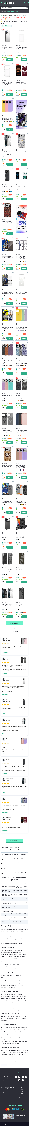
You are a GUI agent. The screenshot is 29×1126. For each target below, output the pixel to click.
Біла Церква (4, 1061)
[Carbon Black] (6, 609)
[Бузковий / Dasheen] (19, 330)
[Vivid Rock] (8, 365)
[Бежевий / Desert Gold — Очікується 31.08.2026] (6, 121)
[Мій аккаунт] (24, 3)
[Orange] (6, 191)
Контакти (7, 1094)
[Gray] (6, 435)
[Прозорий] (19, 191)
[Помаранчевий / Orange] (25, 504)
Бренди (21, 1093)
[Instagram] (23, 1077)
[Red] (8, 191)
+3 (26, 330)
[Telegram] (19, 1080)
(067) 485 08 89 (6, 1076)
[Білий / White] (19, 504)
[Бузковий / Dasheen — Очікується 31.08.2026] (11, 121)
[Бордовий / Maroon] (23, 470)
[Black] (4, 191)
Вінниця (16, 1061)
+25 (13, 121)
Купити (10, 59)
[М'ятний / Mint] (19, 470)
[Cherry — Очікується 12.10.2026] (9, 191)
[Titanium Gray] (9, 365)
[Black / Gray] (11, 365)
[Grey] (22, 261)
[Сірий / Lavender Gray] (19, 365)
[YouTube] (19, 1077)
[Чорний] (22, 400)
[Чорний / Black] (22, 365)
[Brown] (23, 261)
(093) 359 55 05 (6, 1080)
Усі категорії (21, 1095)
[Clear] (4, 609)
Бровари (10, 1061)
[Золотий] (23, 400)
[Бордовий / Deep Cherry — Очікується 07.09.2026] (23, 504)
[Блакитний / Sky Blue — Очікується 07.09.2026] (22, 504)
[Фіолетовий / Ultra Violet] (22, 470)
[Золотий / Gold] (23, 365)
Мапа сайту (21, 1097)
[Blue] (11, 191)
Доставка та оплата (7, 1092)
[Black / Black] (4, 365)
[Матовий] (20, 191)
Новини (21, 1089)
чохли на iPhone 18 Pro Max (12, 11)
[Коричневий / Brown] (8, 121)
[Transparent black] (6, 574)
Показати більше (14, 623)
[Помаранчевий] (19, 400)
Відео (22, 1091)
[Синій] (19, 435)
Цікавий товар (7, 1099)
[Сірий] (20, 400)
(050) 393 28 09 (6, 1078)
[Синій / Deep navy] (25, 365)
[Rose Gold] (20, 435)
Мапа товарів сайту (22, 1099)
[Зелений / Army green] (22, 330)
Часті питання (7, 1097)
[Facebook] (16, 1077)
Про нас (21, 1087)
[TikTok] (26, 1077)
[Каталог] (1, 3)
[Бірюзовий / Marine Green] (25, 470)
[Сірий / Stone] (23, 330)
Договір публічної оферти (21, 1102)
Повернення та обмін (7, 1090)
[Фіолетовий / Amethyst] (9, 121)
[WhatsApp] (23, 1080)
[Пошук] (27, 8)
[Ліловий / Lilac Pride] (20, 330)
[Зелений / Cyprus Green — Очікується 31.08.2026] (4, 121)
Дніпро (21, 1061)
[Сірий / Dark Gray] (25, 330)
